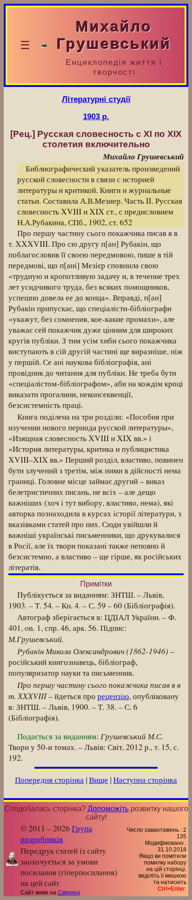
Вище (98, 779)
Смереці (69, 892)
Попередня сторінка (49, 779)
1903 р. (96, 116)
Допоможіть (108, 809)
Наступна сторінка (145, 779)
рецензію (113, 696)
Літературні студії (96, 99)
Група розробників (56, 833)
